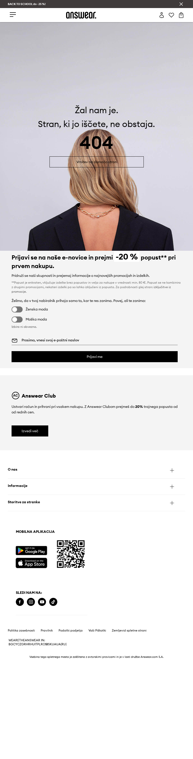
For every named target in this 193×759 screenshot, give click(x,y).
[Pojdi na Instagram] (31, 602)
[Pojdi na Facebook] (20, 602)
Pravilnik (47, 630)
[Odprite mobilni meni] (13, 15)
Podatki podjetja (71, 630)
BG (11, 644)
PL (39, 644)
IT (36, 644)
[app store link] (31, 562)
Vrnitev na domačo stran (96, 162)
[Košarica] (181, 15)
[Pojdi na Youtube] (42, 602)
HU (32, 644)
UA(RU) (61, 644)
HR (28, 644)
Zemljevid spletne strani (129, 630)
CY (15, 644)
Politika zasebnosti (21, 630)
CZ (19, 644)
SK (50, 644)
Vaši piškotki (97, 630)
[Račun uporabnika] (162, 15)
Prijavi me (95, 356)
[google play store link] (31, 550)
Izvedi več (30, 431)
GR (23, 644)
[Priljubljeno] (171, 15)
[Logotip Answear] (81, 15)
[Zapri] (181, 4)
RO (43, 644)
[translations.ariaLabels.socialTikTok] (53, 602)
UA (54, 644)
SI (46, 644)
